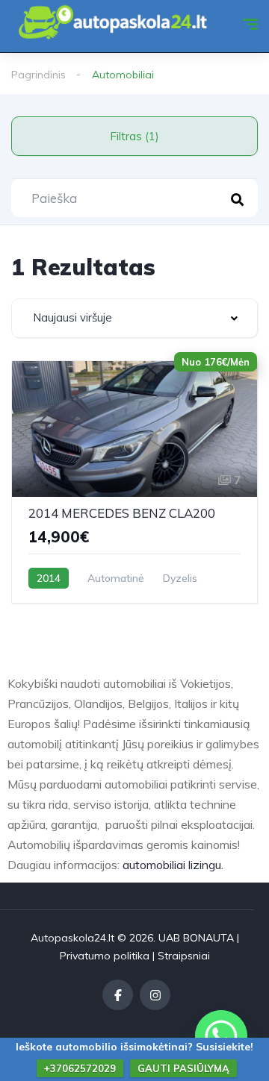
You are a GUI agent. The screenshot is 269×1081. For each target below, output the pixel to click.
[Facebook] (117, 995)
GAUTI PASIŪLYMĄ (183, 1068)
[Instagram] (155, 995)
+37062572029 (80, 1068)
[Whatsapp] (221, 1036)
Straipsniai (184, 955)
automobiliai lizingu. (173, 864)
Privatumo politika (104, 955)
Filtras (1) (134, 136)
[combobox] (134, 318)
